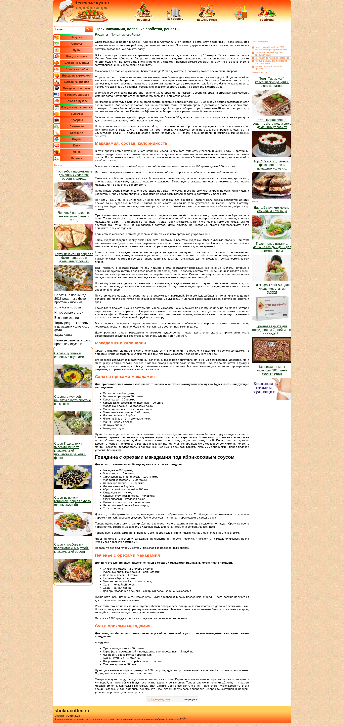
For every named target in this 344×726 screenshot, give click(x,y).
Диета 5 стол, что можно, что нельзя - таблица (272, 209)
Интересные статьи (68, 312)
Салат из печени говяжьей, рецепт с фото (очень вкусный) (72, 501)
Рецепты (102, 34)
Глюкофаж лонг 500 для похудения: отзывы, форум (272, 288)
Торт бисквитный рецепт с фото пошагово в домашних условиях (74, 257)
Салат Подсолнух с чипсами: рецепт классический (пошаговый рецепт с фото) (70, 450)
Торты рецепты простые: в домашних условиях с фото (72, 326)
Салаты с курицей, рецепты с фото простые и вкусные (72, 400)
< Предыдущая (159, 699)
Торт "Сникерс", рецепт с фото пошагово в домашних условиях (272, 165)
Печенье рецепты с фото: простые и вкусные (73, 342)
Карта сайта (63, 335)
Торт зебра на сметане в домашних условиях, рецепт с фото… (74, 175)
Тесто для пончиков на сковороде (272, 58)
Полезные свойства (125, 34)
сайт (183, 719)
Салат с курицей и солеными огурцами (69, 355)
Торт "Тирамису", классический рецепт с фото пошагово (272, 82)
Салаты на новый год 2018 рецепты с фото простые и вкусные (70, 298)
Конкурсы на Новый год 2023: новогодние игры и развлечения (271, 48)
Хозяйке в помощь (68, 307)
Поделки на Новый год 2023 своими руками (269, 53)
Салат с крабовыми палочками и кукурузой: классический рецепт (71, 548)
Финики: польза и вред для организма (268, 67)
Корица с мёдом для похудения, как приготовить (271, 62)
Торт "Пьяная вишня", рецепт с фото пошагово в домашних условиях (271, 123)
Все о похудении (66, 317)
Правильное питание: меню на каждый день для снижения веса (272, 247)
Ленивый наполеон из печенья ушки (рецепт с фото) (74, 216)
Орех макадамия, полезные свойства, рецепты (137, 29)
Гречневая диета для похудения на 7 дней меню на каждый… (272, 330)
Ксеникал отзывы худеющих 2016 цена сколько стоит (272, 370)
